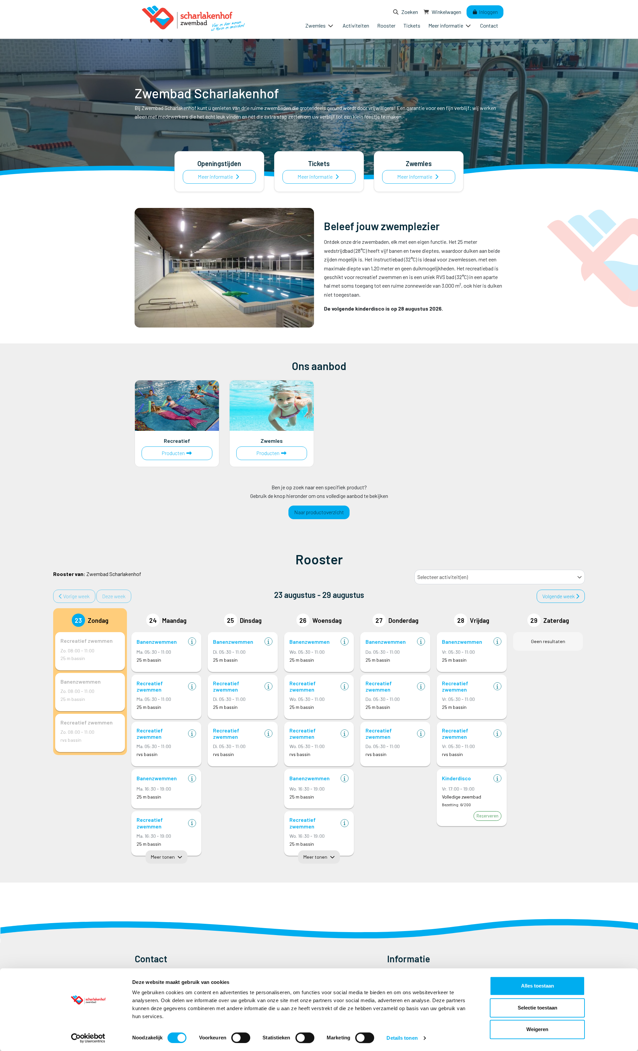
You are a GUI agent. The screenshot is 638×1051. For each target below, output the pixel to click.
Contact (489, 25)
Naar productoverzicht (319, 512)
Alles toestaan (537, 986)
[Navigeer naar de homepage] (195, 19)
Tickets (411, 25)
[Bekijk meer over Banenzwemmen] (192, 641)
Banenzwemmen (80, 681)
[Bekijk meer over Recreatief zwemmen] (192, 686)
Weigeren (537, 1029)
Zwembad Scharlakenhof (97, 574)
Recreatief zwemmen (86, 640)
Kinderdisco (456, 778)
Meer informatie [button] (446, 25)
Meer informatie (216, 176)
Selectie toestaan (537, 1007)
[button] (579, 577)
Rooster (386, 25)
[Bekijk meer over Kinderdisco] (497, 778)
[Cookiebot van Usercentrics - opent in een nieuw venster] (88, 1038)
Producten (185, 452)
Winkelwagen (446, 12)
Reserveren (487, 815)
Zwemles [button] (316, 25)
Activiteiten (356, 25)
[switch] (240, 1037)
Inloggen (488, 12)
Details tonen (401, 1038)
